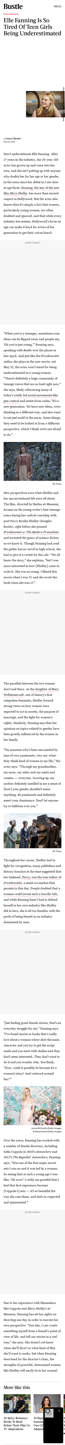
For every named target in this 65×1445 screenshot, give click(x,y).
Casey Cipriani (13, 138)
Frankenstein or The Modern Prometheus (31, 532)
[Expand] (47, 1410)
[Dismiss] (59, 1410)
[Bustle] (13, 6)
